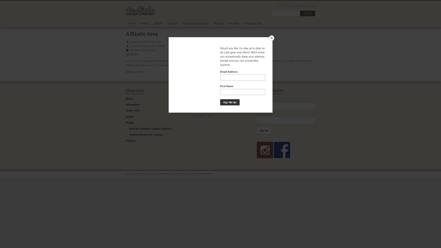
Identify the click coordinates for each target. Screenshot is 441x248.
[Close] (271, 38)
